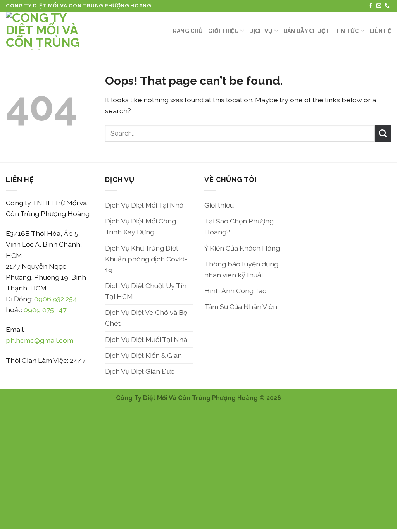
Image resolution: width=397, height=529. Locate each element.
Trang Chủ (186, 31)
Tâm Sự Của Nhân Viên (240, 306)
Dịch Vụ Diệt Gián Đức (139, 371)
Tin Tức (347, 31)
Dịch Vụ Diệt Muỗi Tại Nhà (146, 339)
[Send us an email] (378, 6)
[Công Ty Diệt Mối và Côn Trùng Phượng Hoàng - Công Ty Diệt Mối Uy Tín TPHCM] (44, 31)
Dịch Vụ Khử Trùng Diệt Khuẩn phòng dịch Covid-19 (146, 259)
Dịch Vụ (261, 31)
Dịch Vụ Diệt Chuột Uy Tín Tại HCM (145, 291)
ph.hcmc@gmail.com (39, 340)
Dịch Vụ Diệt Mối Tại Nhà (144, 205)
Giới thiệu (223, 31)
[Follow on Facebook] (370, 6)
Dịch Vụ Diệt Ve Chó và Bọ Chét (146, 317)
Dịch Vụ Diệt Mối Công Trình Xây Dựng (140, 226)
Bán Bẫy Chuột (306, 31)
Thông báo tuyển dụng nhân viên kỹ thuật (241, 269)
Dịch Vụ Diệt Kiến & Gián (143, 355)
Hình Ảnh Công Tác (235, 291)
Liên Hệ (380, 31)
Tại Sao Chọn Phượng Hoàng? (239, 226)
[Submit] (383, 133)
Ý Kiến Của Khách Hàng (242, 248)
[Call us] (387, 6)
